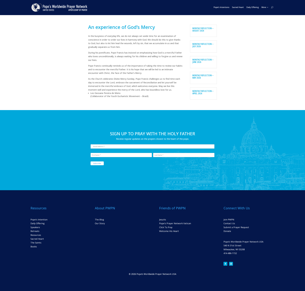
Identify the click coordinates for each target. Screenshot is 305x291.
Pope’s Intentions (221, 7)
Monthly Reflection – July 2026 (203, 45)
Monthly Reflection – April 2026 (203, 92)
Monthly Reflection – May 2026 (203, 76)
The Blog (99, 219)
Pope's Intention (38, 219)
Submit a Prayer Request (236, 227)
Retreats (34, 231)
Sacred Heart (238, 7)
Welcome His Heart (169, 231)
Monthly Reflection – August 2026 (203, 29)
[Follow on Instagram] (231, 264)
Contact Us (229, 223)
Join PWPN (229, 219)
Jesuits (162, 219)
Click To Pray (165, 227)
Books (33, 246)
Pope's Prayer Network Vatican (175, 223)
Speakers (35, 227)
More (263, 7)
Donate (227, 231)
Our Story (100, 223)
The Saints (35, 242)
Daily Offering (252, 7)
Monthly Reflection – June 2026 (203, 61)
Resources (35, 235)
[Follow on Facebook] (225, 264)
